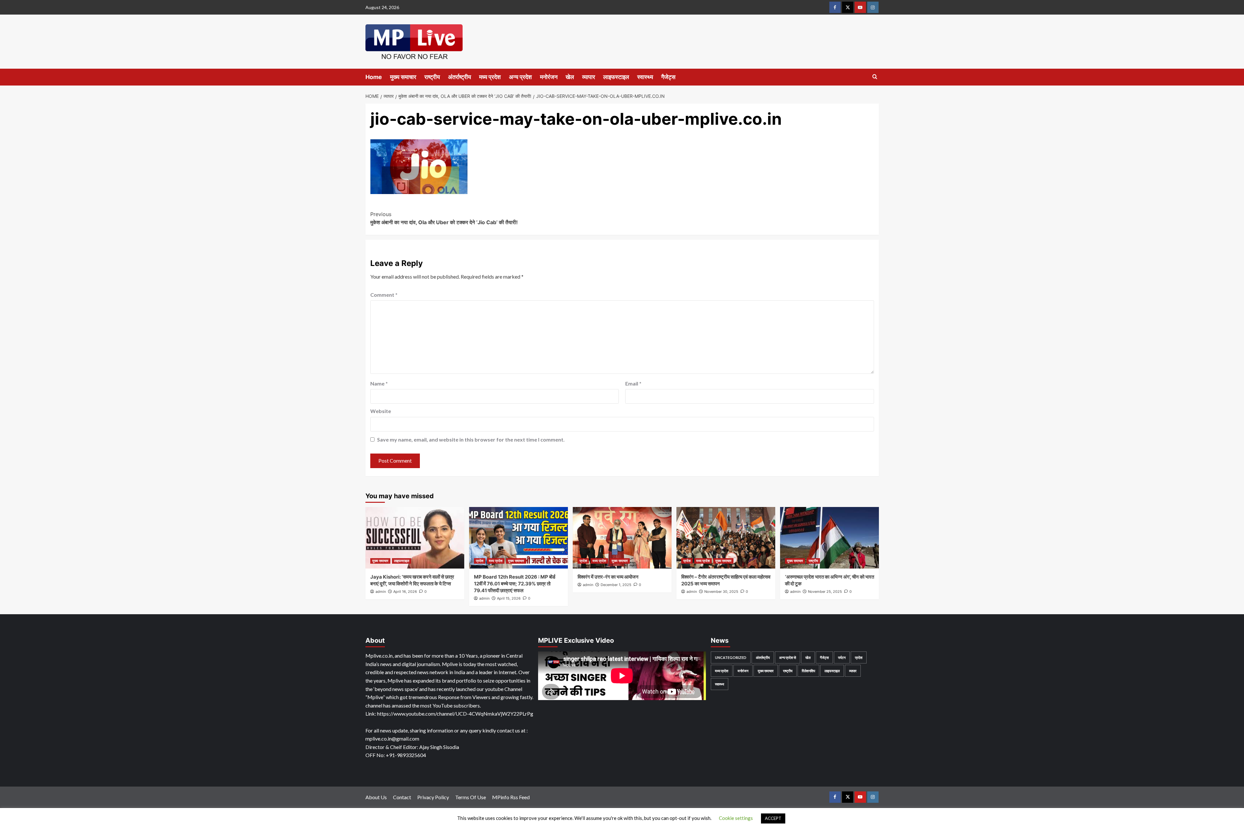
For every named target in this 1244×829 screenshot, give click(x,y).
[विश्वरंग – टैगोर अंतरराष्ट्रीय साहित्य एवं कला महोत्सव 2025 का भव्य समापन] (725, 538)
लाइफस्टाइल (616, 77)
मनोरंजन (549, 77)
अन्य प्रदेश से (787, 657)
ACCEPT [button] (773, 818)
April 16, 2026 (405, 591)
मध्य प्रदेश (490, 77)
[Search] (875, 77)
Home (373, 77)
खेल (570, 77)
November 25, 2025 (825, 591)
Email (633, 383)
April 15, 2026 (509, 598)
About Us (376, 797)
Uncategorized (730, 657)
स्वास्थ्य (645, 77)
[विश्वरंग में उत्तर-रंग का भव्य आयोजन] (622, 538)
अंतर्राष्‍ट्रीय (459, 77)
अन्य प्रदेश (520, 77)
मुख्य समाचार (403, 77)
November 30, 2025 (721, 591)
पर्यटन (842, 657)
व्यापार (588, 77)
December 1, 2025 (616, 584)
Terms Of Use (470, 797)
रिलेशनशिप (808, 671)
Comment (383, 295)
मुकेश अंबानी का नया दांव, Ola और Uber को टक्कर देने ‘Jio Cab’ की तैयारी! (444, 218)
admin (380, 591)
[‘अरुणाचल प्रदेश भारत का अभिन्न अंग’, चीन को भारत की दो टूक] (829, 538)
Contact (402, 797)
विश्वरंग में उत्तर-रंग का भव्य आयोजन (608, 577)
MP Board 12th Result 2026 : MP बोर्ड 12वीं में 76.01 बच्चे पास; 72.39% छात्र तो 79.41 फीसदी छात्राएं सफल (514, 583)
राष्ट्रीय (432, 77)
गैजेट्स (668, 77)
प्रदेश (479, 560)
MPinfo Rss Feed (511, 797)
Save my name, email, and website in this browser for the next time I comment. (471, 439)
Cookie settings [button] (736, 818)
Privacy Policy (433, 797)
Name (379, 383)
